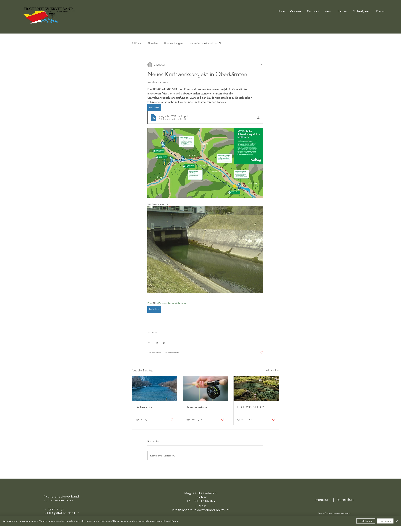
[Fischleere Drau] (154, 388)
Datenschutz (345, 500)
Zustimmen (385, 521)
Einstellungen (365, 521)
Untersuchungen (173, 43)
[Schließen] (397, 520)
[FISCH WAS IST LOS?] (256, 388)
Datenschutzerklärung (167, 521)
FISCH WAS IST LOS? (250, 407)
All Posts (136, 43)
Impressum (323, 500)
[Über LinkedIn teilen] (164, 342)
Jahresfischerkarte (197, 407)
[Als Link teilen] (171, 342)
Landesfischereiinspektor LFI (205, 43)
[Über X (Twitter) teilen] (156, 342)
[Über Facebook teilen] (148, 342)
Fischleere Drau (144, 407)
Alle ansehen (272, 370)
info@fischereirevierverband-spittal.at (201, 510)
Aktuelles (153, 43)
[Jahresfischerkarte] (205, 388)
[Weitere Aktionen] (261, 65)
